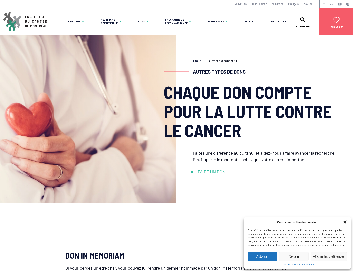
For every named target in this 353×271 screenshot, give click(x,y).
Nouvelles (241, 4)
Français (293, 4)
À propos (74, 21)
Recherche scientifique (109, 21)
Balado (249, 21)
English (308, 4)
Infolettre (278, 21)
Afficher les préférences (329, 256)
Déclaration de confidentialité (298, 264)
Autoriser (262, 256)
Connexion (277, 4)
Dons (141, 21)
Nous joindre (259, 4)
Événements (216, 21)
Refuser (294, 256)
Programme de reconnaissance (176, 21)
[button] (345, 222)
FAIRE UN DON (211, 171)
